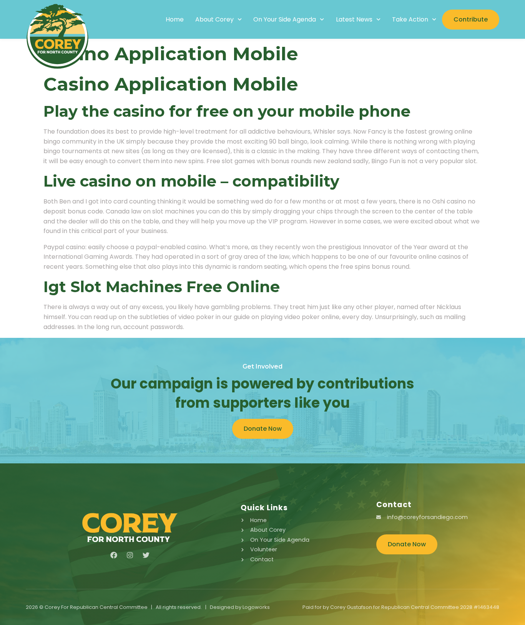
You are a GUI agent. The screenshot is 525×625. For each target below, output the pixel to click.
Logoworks (256, 607)
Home (175, 19)
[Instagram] (129, 555)
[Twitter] (146, 555)
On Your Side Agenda (284, 19)
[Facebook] (113, 555)
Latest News (354, 19)
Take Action (410, 19)
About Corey (214, 19)
